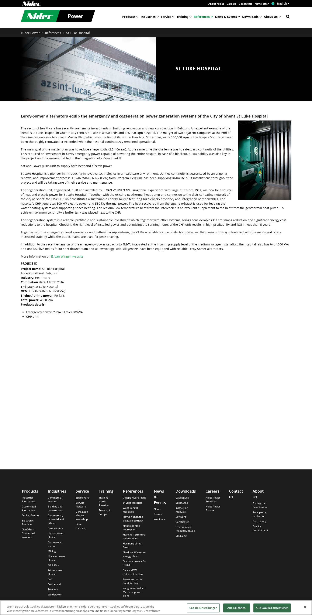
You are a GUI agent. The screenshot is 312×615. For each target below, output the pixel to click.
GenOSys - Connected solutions (28, 533)
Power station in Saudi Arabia (132, 581)
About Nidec (216, 4)
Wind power (55, 594)
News (157, 509)
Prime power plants (55, 572)
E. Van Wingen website (67, 256)
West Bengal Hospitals (130, 509)
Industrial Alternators (28, 499)
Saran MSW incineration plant (133, 572)
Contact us (245, 4)
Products (128, 17)
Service (166, 17)
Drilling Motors (30, 515)
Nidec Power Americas (212, 499)
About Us (271, 17)
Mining (52, 551)
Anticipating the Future (260, 514)
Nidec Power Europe (212, 508)
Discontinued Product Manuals (185, 529)
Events (158, 514)
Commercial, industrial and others (56, 519)
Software (181, 517)
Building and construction (55, 508)
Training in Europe (105, 512)
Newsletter (262, 4)
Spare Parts (83, 497)
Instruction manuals (182, 509)
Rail (50, 579)
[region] (156, 607)
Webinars (159, 519)
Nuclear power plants (56, 558)
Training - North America (104, 501)
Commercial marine (55, 544)
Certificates (182, 522)
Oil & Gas (53, 565)
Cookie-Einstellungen (203, 608)
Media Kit (181, 536)
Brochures (182, 502)
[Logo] (31, 3)
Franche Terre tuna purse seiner (134, 536)
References (202, 17)
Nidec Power (30, 33)
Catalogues (182, 497)
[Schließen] (305, 607)
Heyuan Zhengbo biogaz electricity (133, 518)
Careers (231, 4)
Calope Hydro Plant (134, 497)
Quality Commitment (260, 528)
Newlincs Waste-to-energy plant (134, 554)
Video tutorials (81, 526)
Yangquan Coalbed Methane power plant (134, 592)
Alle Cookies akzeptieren (272, 608)
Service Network (81, 504)
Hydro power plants (55, 535)
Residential (54, 584)
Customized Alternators (29, 508)
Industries (148, 17)
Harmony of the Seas (132, 545)
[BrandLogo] (58, 16)
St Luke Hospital (78, 33)
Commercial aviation (55, 499)
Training (182, 17)
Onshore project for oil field (134, 563)
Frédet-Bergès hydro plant (131, 527)
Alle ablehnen (236, 608)
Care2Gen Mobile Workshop (82, 515)
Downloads (250, 17)
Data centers (55, 528)
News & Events (226, 17)
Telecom (53, 589)
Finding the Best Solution (260, 505)
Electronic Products (28, 522)
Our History (259, 521)
